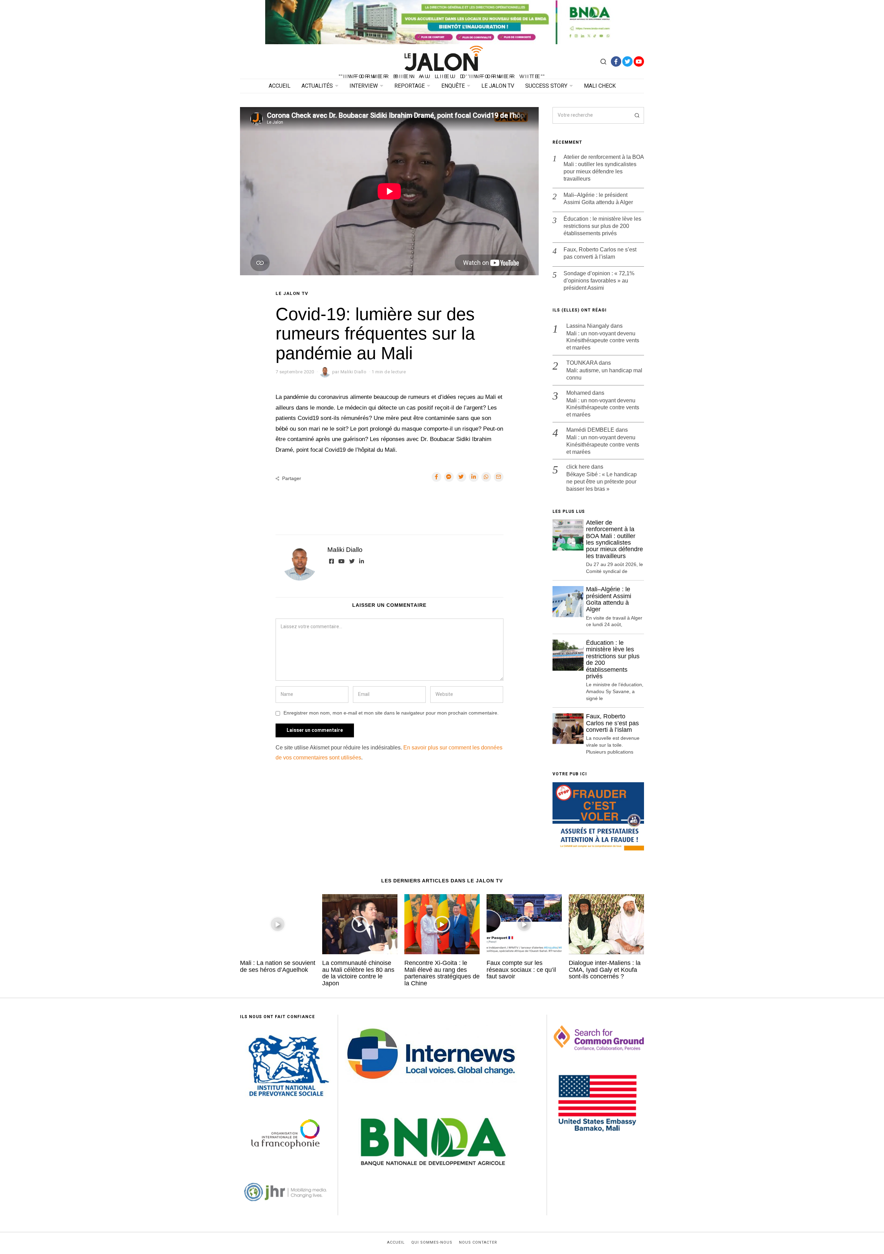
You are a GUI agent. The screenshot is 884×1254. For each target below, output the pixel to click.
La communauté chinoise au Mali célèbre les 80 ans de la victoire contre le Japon (358, 972)
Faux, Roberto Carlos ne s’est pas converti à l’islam (600, 253)
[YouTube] (639, 61)
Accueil (279, 86)
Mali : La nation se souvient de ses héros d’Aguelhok (277, 966)
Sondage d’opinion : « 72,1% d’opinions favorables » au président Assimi (599, 280)
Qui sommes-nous (431, 1242)
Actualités (317, 86)
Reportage (409, 86)
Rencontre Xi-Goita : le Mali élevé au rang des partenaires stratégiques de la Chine (442, 972)
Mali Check (600, 86)
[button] (635, 115)
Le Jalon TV (497, 86)
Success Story (546, 86)
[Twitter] (627, 61)
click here (578, 467)
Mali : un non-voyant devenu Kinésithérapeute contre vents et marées (602, 341)
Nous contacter (478, 1242)
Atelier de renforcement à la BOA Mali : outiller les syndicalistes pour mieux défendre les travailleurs (604, 167)
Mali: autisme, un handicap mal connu (604, 374)
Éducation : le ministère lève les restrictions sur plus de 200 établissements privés (602, 226)
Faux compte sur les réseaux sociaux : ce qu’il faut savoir (521, 969)
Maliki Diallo (345, 549)
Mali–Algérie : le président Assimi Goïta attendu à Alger (598, 198)
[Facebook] (616, 61)
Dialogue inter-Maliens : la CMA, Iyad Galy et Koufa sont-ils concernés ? (605, 969)
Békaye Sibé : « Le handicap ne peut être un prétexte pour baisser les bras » (601, 481)
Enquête (453, 86)
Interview (363, 86)
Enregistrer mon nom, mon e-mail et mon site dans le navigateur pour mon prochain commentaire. (391, 713)
